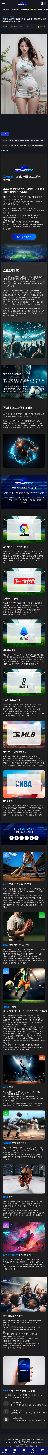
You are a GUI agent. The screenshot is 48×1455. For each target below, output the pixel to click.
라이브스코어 (15, 9)
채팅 (42, 1452)
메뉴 (4, 3)
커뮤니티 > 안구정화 (7, 16)
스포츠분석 (25, 9)
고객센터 (33, 1452)
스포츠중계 (5, 9)
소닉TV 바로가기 (24, 237)
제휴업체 (33, 9)
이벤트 (40, 9)
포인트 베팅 (5, 1452)
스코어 (15, 1452)
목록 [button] (5, 134)
